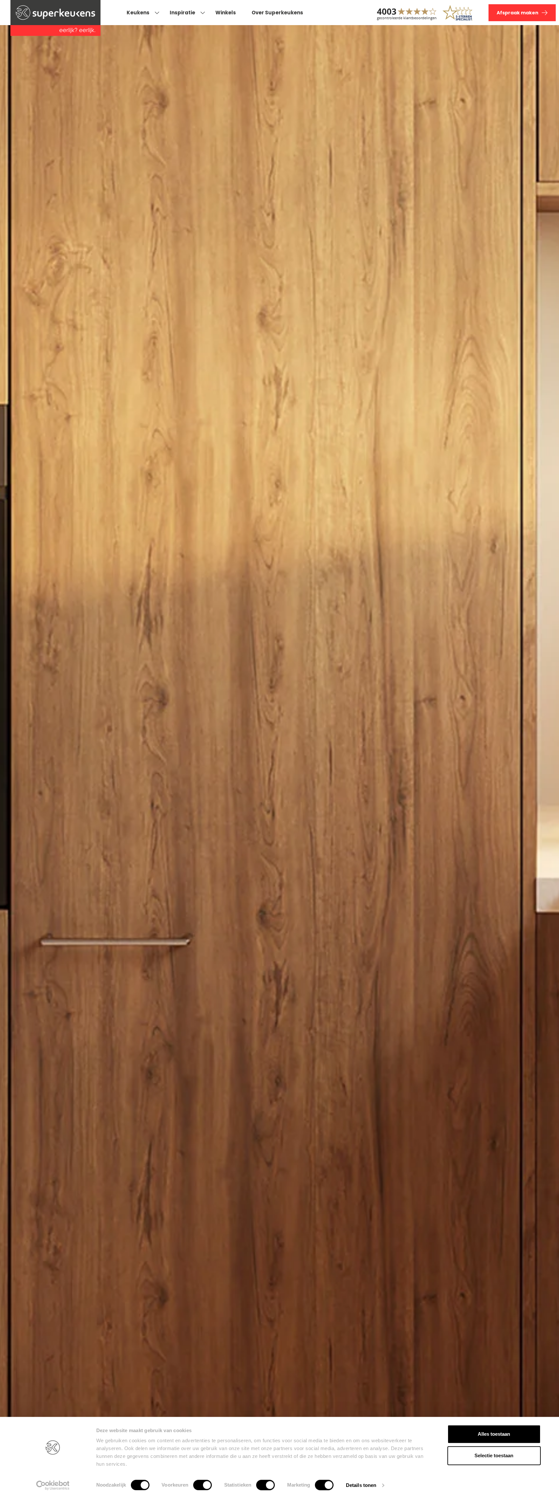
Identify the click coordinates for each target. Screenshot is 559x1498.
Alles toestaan (494, 1434)
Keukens (138, 12)
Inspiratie (182, 12)
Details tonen (361, 1485)
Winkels (225, 12)
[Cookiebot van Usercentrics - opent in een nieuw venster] (52, 1485)
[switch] (202, 1485)
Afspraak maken (517, 12)
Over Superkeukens (277, 12)
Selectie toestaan (493, 1455)
